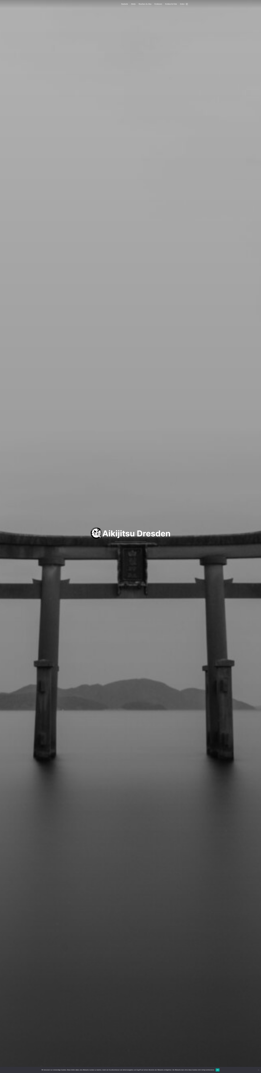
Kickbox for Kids (171, 4)
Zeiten (182, 4)
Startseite (124, 4)
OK (218, 1070)
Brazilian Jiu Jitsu (145, 4)
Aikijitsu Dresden (136, 533)
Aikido (133, 4)
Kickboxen (158, 4)
